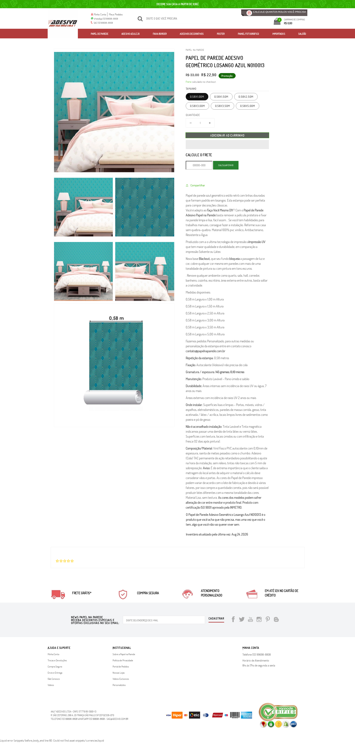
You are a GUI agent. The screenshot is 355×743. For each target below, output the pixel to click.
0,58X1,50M (221, 97)
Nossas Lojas (119, 672)
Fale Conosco (54, 678)
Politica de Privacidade (123, 660)
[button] (227, 144)
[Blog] (276, 620)
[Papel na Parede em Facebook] (233, 620)
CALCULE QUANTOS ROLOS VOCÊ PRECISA (279, 11)
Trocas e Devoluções (57, 660)
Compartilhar (197, 185)
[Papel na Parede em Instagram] (259, 620)
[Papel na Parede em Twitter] (241, 620)
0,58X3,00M (197, 106)
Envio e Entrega (55, 672)
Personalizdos (119, 685)
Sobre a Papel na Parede (124, 654)
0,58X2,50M (246, 97)
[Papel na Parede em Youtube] (250, 620)
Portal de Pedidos (121, 666)
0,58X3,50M (222, 106)
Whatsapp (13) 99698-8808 (91, 718)
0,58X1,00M (197, 97)
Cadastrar (216, 618)
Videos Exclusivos (121, 678)
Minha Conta (100, 14)
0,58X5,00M (247, 106)
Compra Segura (55, 666)
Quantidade (193, 115)
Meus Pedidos (116, 14)
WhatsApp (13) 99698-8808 (106, 18)
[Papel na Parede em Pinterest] (267, 620)
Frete (189, 81)
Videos (51, 685)
